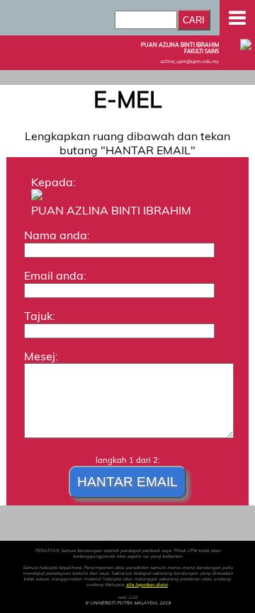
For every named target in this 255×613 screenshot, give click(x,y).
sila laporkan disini (147, 585)
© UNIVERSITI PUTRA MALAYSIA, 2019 (128, 603)
